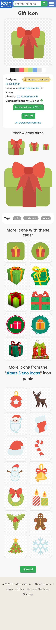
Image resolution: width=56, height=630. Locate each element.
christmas (31, 218)
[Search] (44, 4)
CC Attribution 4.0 (27, 96)
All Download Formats (28, 122)
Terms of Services (37, 589)
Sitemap (28, 594)
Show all (28, 569)
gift (17, 218)
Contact (49, 584)
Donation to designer (38, 79)
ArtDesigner (13, 83)
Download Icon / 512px (28, 107)
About (38, 584)
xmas (46, 218)
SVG (26, 116)
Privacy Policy (16, 589)
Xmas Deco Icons (29, 88)
